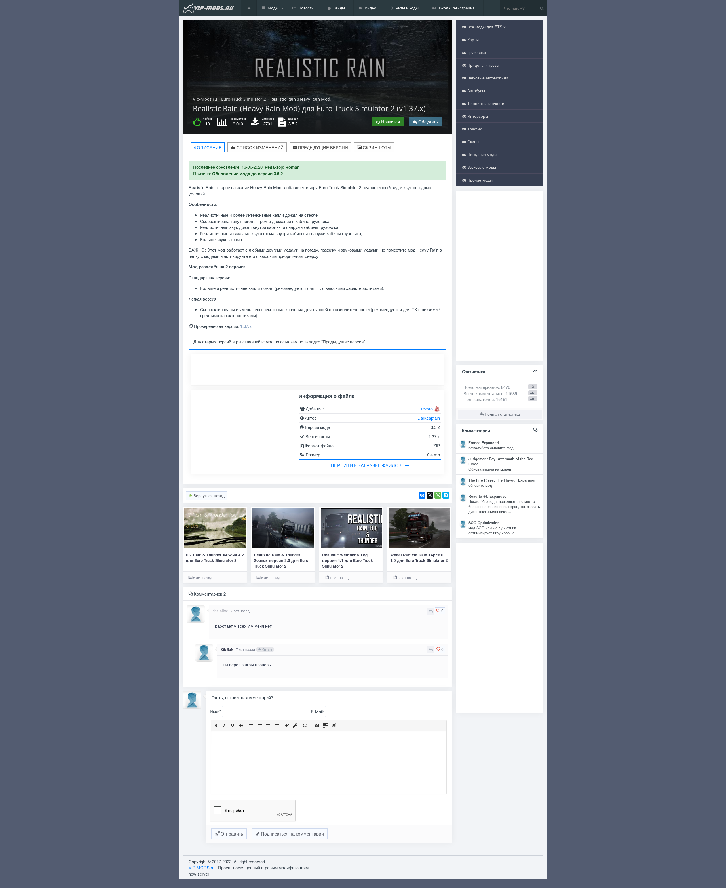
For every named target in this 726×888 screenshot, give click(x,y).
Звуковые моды (481, 167)
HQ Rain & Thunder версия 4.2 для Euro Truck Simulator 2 (215, 557)
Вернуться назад (208, 495)
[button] (216, 725)
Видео (370, 8)
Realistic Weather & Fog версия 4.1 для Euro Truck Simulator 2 (347, 560)
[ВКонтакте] (422, 495)
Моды (273, 8)
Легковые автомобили (487, 78)
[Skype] (445, 495)
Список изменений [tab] (259, 147)
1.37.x (246, 326)
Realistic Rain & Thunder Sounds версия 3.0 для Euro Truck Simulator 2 (281, 560)
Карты (472, 39)
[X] (430, 495)
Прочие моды (479, 180)
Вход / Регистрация (456, 8)
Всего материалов (486, 387)
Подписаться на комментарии (292, 833)
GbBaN (227, 649)
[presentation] (216, 725)
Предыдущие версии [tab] (322, 147)
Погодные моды (481, 154)
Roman (427, 409)
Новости (306, 8)
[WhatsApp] (437, 495)
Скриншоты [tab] (376, 147)
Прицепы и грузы (482, 65)
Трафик (474, 129)
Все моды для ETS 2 (486, 26)
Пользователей (478, 399)
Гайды (339, 8)
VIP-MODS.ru (201, 867)
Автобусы (475, 90)
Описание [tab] (208, 147)
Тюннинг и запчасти (485, 103)
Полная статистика (502, 414)
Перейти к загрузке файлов (366, 465)
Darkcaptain (428, 418)
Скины (472, 141)
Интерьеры (477, 116)
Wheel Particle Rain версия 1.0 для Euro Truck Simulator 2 (419, 557)
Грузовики (476, 52)
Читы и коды (407, 8)
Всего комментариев (483, 393)
